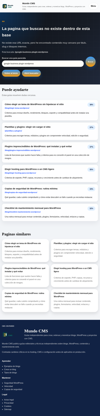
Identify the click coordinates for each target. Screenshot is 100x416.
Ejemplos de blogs (12, 366)
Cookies (7, 406)
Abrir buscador (31, 73)
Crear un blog (10, 369)
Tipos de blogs (10, 373)
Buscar (90, 62)
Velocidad (8, 386)
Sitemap (7, 409)
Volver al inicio (11, 73)
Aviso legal (9, 400)
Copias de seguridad (13, 389)
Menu (93, 6)
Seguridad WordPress (13, 383)
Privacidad (8, 403)
